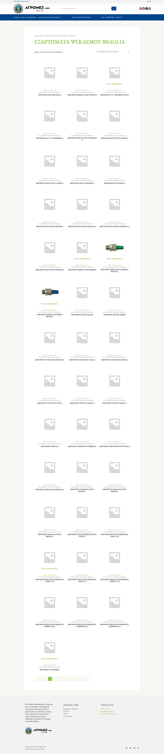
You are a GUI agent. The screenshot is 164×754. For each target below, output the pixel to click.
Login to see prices (49, 90)
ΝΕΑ (102, 17)
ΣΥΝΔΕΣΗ (119, 17)
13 (73, 679)
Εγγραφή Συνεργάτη (70, 709)
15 (82, 679)
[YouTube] (130, 748)
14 (77, 679)
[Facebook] (126, 748)
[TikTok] (138, 748)
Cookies (66, 711)
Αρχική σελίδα (39, 36)
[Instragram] (134, 748)
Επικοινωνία (68, 716)
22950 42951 (105, 709)
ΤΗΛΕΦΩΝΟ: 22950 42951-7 (21, 1)
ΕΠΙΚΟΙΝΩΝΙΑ (109, 17)
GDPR (65, 714)
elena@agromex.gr (107, 711)
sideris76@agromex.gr (109, 714)
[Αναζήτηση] (114, 8)
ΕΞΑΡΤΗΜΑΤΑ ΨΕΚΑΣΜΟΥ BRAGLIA (57, 36)
